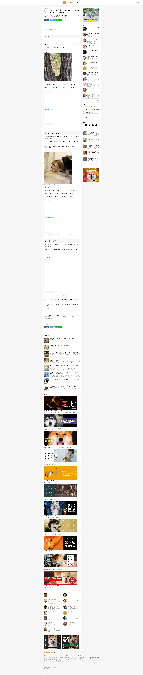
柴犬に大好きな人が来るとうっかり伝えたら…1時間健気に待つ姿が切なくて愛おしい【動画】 (93, 152)
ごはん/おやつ (96, 112)
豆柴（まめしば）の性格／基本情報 (59, 658)
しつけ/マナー (96, 114)
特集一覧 (78, 634)
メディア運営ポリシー (82, 658)
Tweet (53, 19)
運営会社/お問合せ (81, 660)
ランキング (56, 667)
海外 (94, 106)
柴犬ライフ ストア (57, 659)
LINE (60, 19)
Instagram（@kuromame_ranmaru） (51, 184)
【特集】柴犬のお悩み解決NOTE (58, 664)
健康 (86, 114)
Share (47, 19)
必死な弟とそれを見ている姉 (50, 29)
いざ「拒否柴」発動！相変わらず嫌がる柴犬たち (93, 159)
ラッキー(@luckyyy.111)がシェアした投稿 (58, 295)
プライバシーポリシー (82, 659)
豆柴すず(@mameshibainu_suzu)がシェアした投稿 (59, 126)
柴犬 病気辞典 (56, 666)
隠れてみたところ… (49, 28)
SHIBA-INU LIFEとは (47, 668)
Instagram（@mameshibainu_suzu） (51, 81)
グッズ (86, 109)
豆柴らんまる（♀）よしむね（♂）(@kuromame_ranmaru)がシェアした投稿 (58, 234)
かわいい (50, 5)
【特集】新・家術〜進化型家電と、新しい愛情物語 (59, 662)
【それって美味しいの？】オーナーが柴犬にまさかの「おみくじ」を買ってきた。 (93, 133)
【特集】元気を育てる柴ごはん (49, 666)
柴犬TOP (45, 5)
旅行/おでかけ (87, 112)
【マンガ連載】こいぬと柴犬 (58, 660)
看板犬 (86, 117)
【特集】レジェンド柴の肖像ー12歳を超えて (49, 662)
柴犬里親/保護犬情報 (47, 667)
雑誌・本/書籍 (96, 109)
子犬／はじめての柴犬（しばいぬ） (49, 660)
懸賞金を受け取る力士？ (49, 31)
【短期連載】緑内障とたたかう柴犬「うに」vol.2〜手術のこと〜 (93, 146)
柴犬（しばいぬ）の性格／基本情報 (49, 658)
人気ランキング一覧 (96, 164)
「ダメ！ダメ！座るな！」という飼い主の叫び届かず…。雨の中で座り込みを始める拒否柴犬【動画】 (93, 139)
